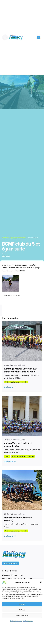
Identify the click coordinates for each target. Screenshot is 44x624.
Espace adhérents (9, 563)
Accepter (22, 604)
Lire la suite (8, 387)
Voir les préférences (22, 615)
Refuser (22, 610)
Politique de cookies (16, 621)
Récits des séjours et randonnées (14, 237)
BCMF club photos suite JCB (12, 295)
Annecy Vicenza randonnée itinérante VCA (18, 444)
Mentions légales (28, 621)
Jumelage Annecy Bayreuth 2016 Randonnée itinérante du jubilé (21, 370)
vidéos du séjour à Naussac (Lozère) (18, 519)
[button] (41, 582)
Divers (7, 456)
